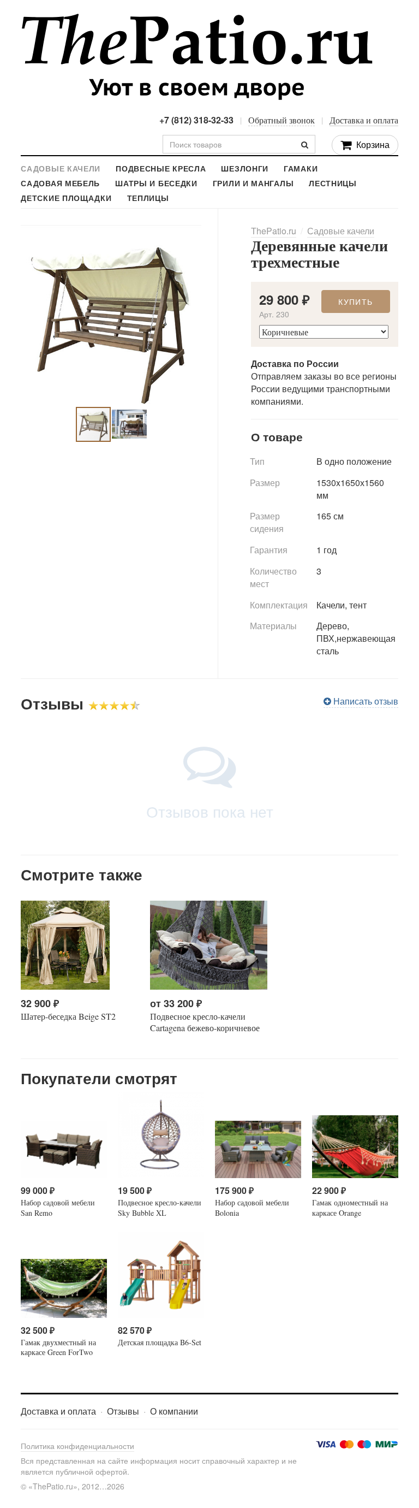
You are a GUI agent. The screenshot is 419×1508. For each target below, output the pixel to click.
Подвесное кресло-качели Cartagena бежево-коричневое (205, 1021)
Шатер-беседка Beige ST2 (68, 1016)
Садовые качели (60, 169)
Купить (355, 301)
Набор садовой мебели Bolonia (252, 1207)
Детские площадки (66, 198)
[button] (191, 235)
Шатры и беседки (156, 183)
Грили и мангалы (253, 183)
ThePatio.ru (197, 57)
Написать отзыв (364, 701)
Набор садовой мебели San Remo (58, 1207)
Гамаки (301, 169)
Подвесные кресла (161, 169)
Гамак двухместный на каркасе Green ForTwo (58, 1347)
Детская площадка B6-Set (159, 1342)
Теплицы (148, 198)
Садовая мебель (60, 183)
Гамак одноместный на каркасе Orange (350, 1207)
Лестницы (333, 183)
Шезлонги (244, 169)
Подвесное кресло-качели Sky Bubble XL (159, 1207)
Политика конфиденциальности (77, 1445)
